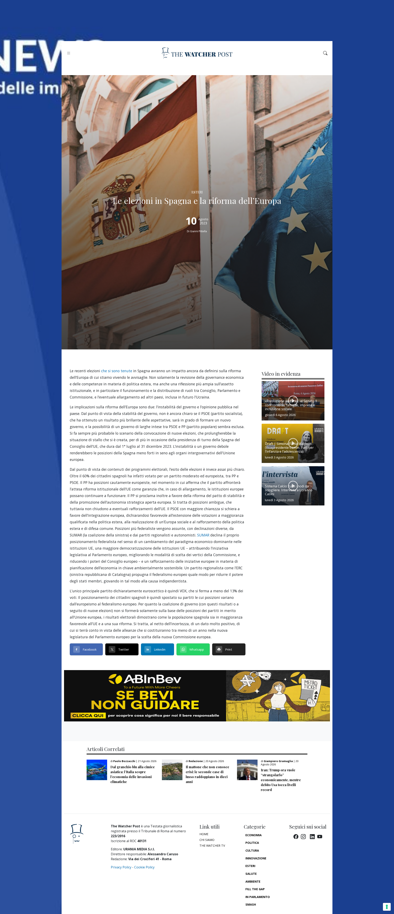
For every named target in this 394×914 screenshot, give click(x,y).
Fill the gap (255, 889)
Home (203, 834)
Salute (251, 874)
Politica (252, 843)
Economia (253, 835)
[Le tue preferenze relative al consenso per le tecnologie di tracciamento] (387, 907)
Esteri (250, 866)
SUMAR (203, 535)
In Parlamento (257, 897)
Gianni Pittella (198, 231)
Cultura (252, 850)
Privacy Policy (121, 867)
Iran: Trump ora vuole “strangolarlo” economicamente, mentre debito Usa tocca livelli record (281, 780)
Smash (250, 904)
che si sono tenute (116, 370)
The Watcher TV (212, 845)
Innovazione (255, 858)
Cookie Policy (144, 867)
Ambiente (252, 881)
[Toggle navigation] (68, 53)
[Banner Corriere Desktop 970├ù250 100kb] (197, 695)
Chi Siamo (206, 840)
